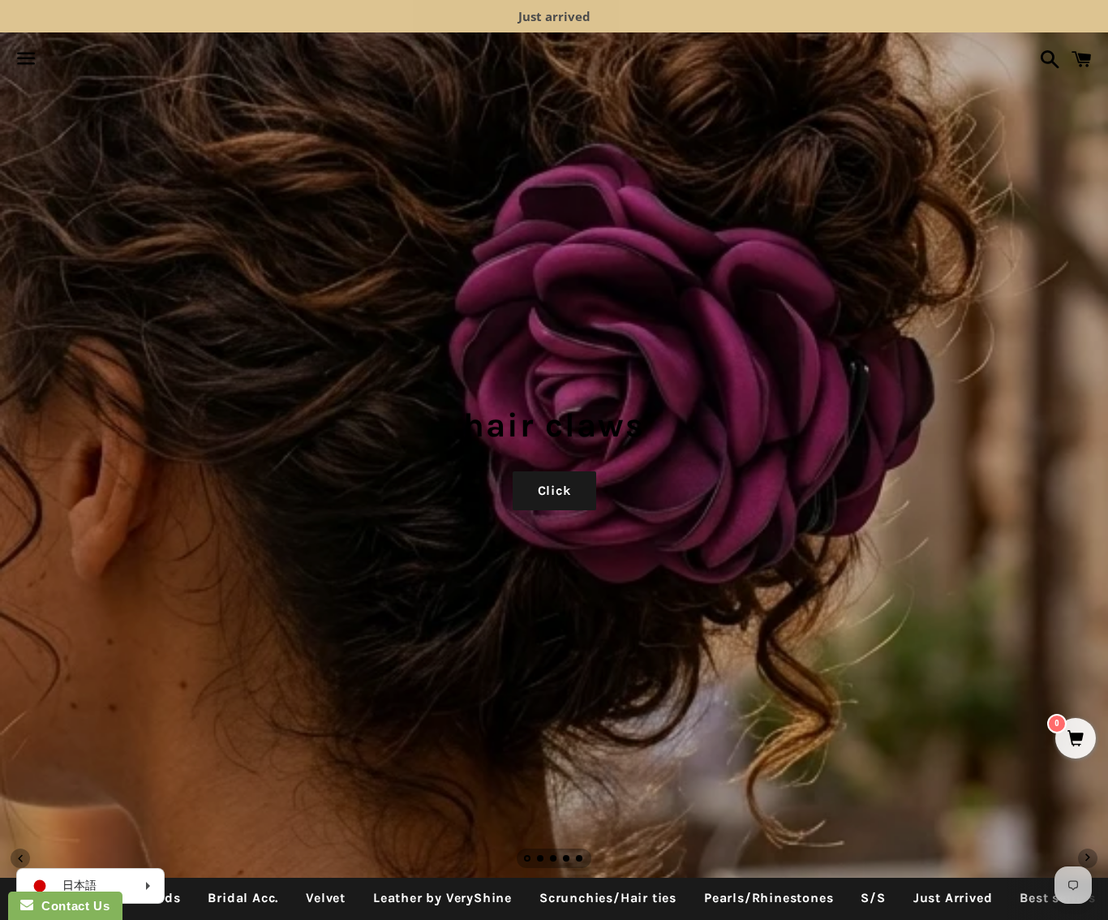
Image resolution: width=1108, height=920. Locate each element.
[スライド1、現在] (528, 860)
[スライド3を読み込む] (554, 860)
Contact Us (71, 906)
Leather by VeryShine (442, 897)
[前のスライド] (20, 858)
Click (554, 490)
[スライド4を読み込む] (567, 860)
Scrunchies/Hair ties (607, 897)
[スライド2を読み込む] (541, 860)
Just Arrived (953, 897)
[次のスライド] (1088, 858)
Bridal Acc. (243, 897)
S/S (873, 897)
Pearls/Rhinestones (768, 897)
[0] (1075, 739)
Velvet (326, 897)
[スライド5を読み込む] (580, 860)
